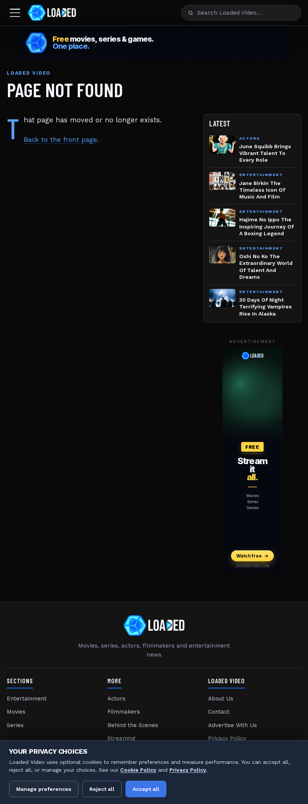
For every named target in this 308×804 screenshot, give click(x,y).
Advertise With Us (232, 725)
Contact (218, 711)
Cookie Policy (138, 770)
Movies (16, 711)
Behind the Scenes (132, 725)
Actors (116, 698)
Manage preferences (43, 789)
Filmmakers (123, 711)
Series (15, 725)
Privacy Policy (227, 738)
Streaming (121, 738)
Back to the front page (60, 139)
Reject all (102, 789)
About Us (220, 698)
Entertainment (27, 698)
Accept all (146, 789)
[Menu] (15, 12)
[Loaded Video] (52, 13)
